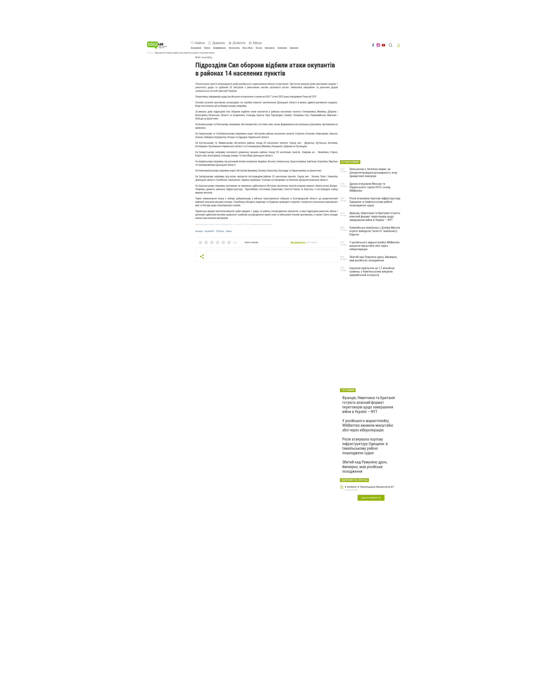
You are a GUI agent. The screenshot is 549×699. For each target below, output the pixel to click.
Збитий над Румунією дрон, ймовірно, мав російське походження (373, 258)
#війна (229, 231)
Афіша (257, 42)
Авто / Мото (247, 48)
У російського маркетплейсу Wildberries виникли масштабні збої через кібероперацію (374, 246)
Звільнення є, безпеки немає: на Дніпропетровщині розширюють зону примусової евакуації (373, 172)
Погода (259, 48)
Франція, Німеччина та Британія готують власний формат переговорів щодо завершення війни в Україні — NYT (374, 216)
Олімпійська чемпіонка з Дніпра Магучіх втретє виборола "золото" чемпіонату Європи (374, 231)
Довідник (218, 42)
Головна (150, 53)
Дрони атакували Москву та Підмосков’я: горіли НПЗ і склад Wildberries (369, 187)
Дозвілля (238, 42)
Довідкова (282, 48)
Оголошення (196, 48)
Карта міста (270, 48)
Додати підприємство (371, 497)
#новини (199, 231)
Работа (207, 48)
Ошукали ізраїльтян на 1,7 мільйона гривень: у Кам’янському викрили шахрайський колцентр (371, 271)
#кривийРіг (209, 231)
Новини (200, 42)
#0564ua (220, 231)
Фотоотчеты (234, 48)
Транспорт (294, 48)
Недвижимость (219, 48)
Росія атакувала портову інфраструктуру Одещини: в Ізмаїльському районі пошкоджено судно (374, 202)
